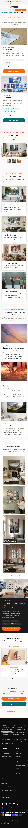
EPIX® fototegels (5, 734)
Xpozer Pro (18, 753)
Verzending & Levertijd (6, 790)
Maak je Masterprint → (14, 71)
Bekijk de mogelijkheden (10, 628)
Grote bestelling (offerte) (5, 798)
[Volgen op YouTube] (14, 804)
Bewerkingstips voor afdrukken (6, 786)
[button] (1, 662)
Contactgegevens (5, 823)
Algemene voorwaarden (6, 822)
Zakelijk (17, 751)
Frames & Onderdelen (6, 756)
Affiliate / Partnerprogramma (20, 762)
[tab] (9, 161)
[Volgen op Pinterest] (10, 804)
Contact (3, 781)
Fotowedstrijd (19, 756)
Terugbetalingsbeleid (6, 820)
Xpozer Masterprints (6, 751)
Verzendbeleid (16, 822)
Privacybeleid (15, 820)
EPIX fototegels (5, 753)
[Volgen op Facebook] (2, 804)
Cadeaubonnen (5, 758)
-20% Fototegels (6, 12)
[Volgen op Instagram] (6, 804)
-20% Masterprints (20, 10)
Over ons (18, 773)
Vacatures (18, 768)
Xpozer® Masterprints (6, 731)
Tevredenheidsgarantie (6, 793)
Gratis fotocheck (5, 783)
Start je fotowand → (14, 120)
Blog (17, 758)
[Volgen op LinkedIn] (22, 804)
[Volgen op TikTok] (18, 804)
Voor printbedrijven (20, 765)
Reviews (17, 770)
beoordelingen (19, 741)
